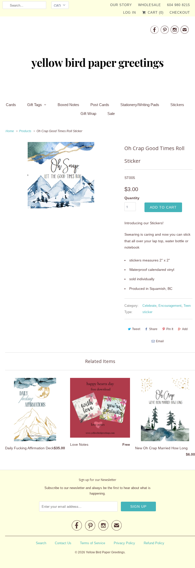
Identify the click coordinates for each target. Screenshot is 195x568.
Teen (187, 306)
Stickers (177, 105)
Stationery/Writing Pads (139, 105)
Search (41, 543)
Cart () (155, 12)
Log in (129, 12)
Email (160, 341)
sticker (147, 312)
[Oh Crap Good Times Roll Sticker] (61, 175)
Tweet (136, 329)
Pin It (169, 329)
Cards (11, 105)
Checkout (180, 12)
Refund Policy (154, 543)
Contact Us (63, 543)
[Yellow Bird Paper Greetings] (97, 57)
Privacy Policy (124, 543)
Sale (111, 113)
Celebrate (149, 306)
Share (153, 329)
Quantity (131, 198)
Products (25, 131)
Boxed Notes (68, 105)
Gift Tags (34, 105)
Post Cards (99, 105)
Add (185, 329)
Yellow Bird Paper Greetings (105, 552)
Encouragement (170, 306)
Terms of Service (92, 543)
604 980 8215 (178, 5)
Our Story (121, 5)
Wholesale (149, 5)
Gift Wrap (88, 113)
